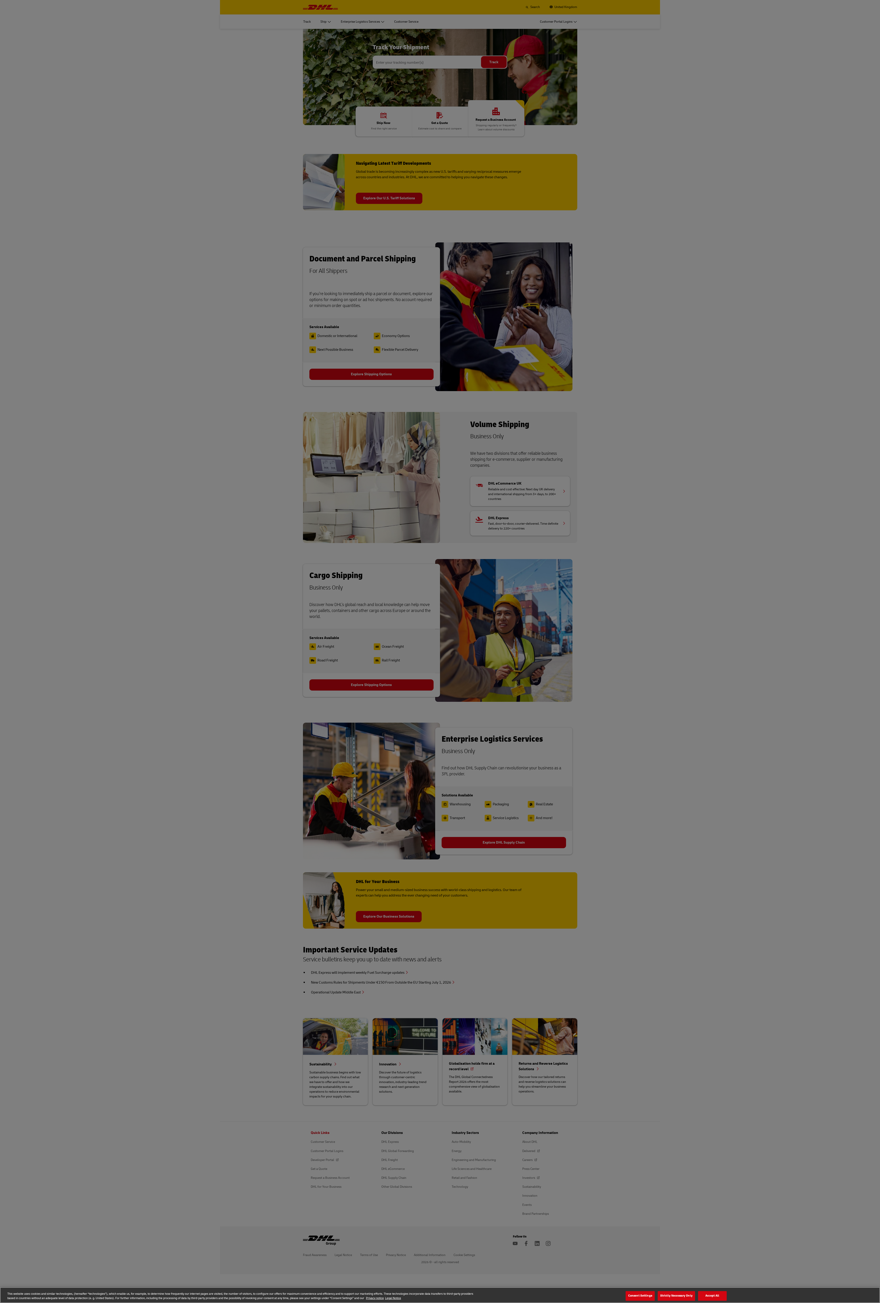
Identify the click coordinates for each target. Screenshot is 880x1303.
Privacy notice (375, 1298)
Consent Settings (640, 1296)
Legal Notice (393, 1298)
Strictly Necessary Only (676, 1296)
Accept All (712, 1296)
